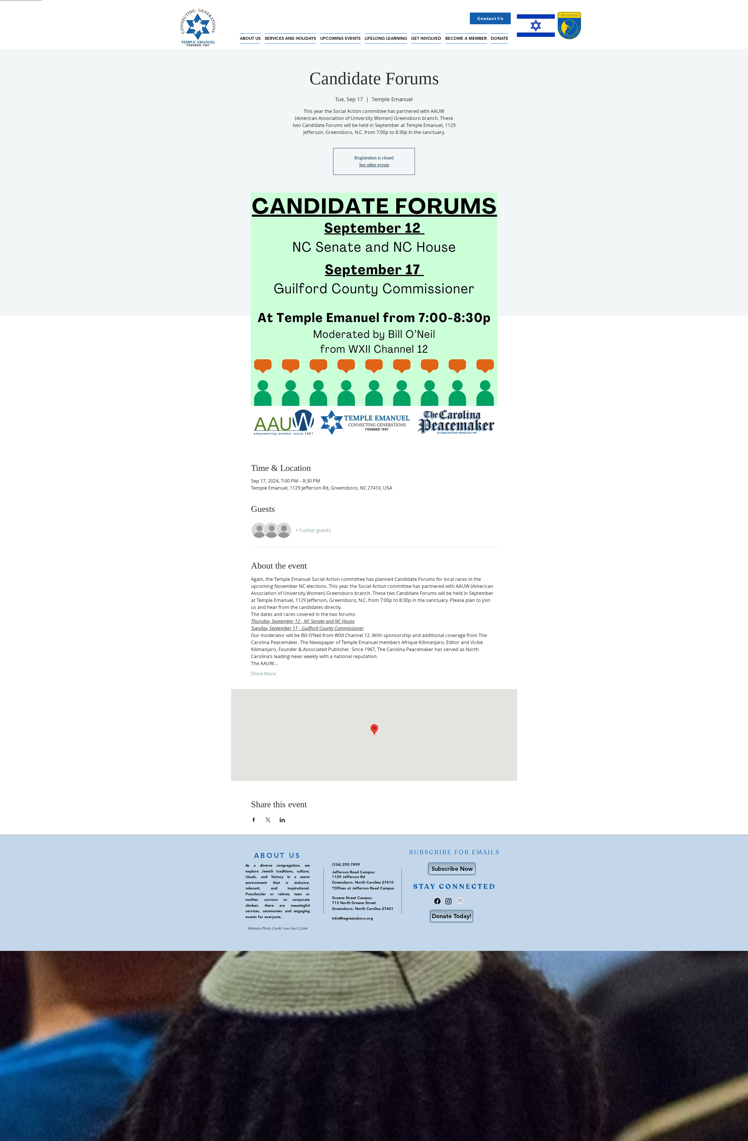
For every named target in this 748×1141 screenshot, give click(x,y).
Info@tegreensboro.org (352, 918)
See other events (374, 164)
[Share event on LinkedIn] (282, 820)
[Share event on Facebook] (254, 820)
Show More (263, 673)
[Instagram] (448, 901)
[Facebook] (437, 901)
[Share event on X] (268, 820)
